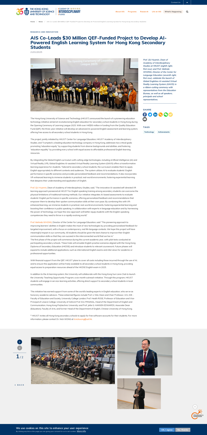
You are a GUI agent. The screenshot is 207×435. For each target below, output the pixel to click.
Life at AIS (156, 12)
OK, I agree (166, 430)
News (41, 22)
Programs (132, 12)
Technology (149, 132)
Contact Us (175, 2)
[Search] (187, 11)
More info (81, 431)
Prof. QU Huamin (38, 187)
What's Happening (173, 12)
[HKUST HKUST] (35, 11)
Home (32, 22)
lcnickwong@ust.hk (83, 319)
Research (144, 12)
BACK (20, 385)
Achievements (164, 132)
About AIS (119, 12)
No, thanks (182, 430)
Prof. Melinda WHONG (41, 222)
